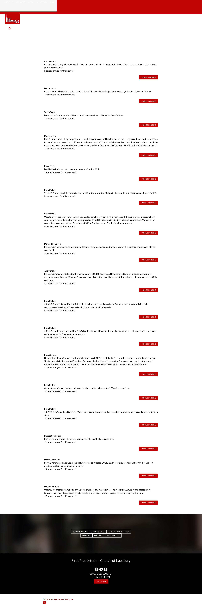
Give (52, 2)
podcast (98, 535)
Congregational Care (119, 532)
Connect (20, 2)
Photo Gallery (113, 535)
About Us (8, 2)
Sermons (86, 535)
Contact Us (101, 581)
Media (31, 2)
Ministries (42, 2)
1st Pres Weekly (80, 532)
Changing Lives (98, 532)
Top (44, 602)
